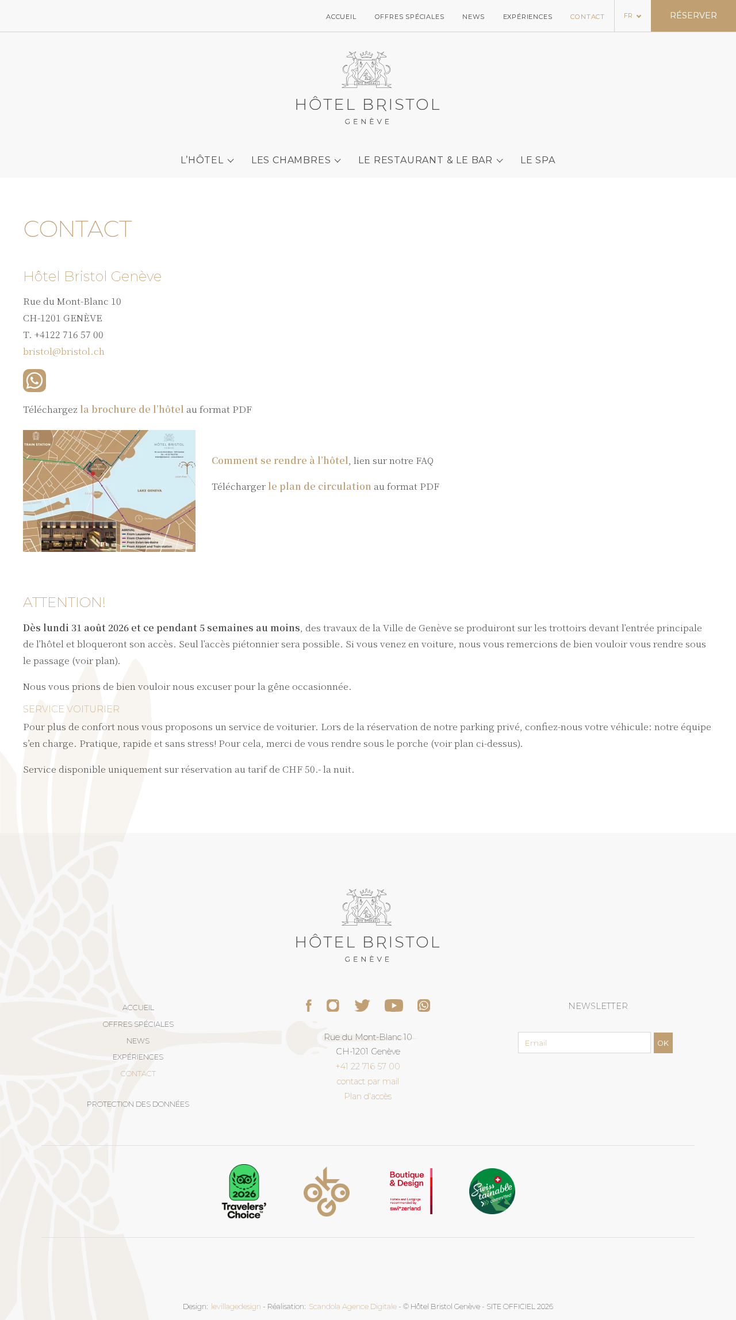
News (473, 17)
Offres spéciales (409, 17)
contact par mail (368, 1081)
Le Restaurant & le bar (425, 160)
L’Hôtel (202, 160)
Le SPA (537, 160)
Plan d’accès (368, 1096)
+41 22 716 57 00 (367, 1066)
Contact (587, 17)
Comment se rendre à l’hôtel (280, 460)
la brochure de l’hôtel (132, 409)
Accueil (341, 17)
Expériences (528, 17)
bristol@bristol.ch (64, 351)
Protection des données (138, 1104)
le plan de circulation (319, 486)
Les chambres (291, 160)
